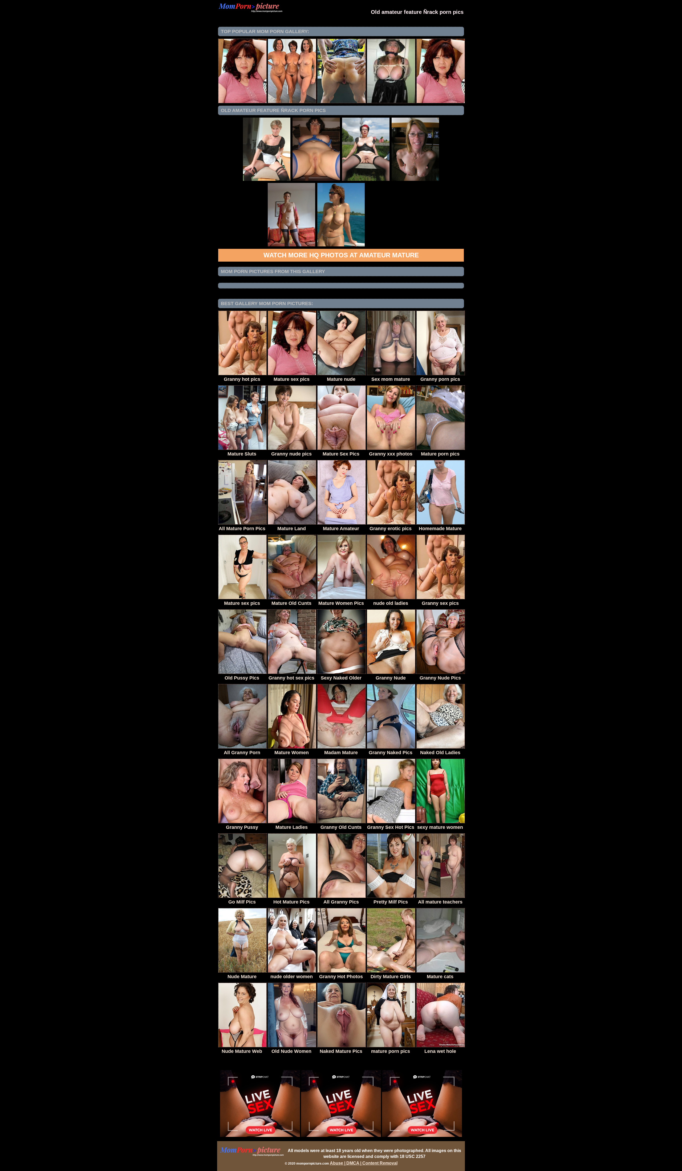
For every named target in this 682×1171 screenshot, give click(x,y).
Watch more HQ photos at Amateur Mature (341, 255)
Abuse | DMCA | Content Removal (363, 1163)
